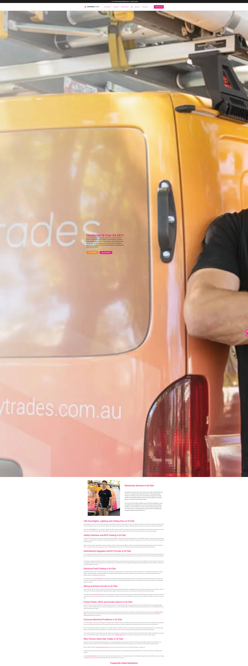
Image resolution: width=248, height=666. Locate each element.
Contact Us (145, 7)
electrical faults (98, 578)
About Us (137, 7)
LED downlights (92, 529)
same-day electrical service (102, 647)
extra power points (157, 605)
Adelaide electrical (119, 634)
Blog (132, 7)
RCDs (126, 545)
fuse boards (97, 561)
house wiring (97, 594)
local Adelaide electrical (91, 656)
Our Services (107, 7)
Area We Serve (125, 7)
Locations (115, 7)
